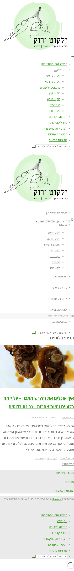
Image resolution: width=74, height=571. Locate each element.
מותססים (39, 458)
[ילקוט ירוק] (37, 49)
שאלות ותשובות (64, 490)
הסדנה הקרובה (58, 527)
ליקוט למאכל (67, 458)
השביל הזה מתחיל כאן (54, 515)
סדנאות (69, 482)
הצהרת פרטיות (65, 473)
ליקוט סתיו (52, 458)
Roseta (57, 499)
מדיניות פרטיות (58, 550)
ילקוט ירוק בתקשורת (55, 539)
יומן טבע (62, 521)
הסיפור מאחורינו (57, 545)
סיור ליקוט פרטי (58, 533)
